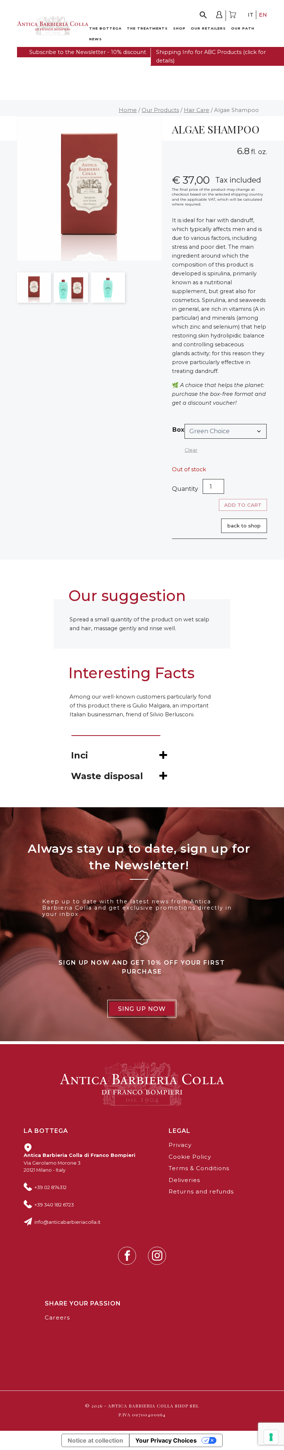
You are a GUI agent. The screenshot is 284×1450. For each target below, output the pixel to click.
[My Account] (219, 15)
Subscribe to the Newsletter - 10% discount (87, 52)
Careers (57, 1317)
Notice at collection (95, 1440)
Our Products (160, 110)
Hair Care (196, 110)
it (250, 14)
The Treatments (147, 28)
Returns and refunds (201, 1191)
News (95, 39)
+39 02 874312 (50, 1187)
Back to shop (244, 526)
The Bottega (105, 28)
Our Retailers (208, 28)
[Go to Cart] (232, 15)
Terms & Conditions (199, 1168)
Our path (242, 28)
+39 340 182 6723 (54, 1205)
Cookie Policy (190, 1156)
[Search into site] (203, 15)
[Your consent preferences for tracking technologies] (271, 1437)
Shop (179, 28)
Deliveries (184, 1180)
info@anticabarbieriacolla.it (67, 1222)
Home (128, 110)
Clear (191, 450)
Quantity (185, 488)
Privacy (180, 1144)
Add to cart (242, 505)
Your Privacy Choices (166, 1440)
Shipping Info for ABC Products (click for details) (211, 56)
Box (178, 429)
